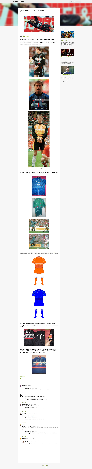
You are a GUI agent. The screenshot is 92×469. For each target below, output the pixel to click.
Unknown (24, 438)
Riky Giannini (27, 441)
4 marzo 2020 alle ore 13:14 (32, 404)
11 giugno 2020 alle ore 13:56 (34, 441)
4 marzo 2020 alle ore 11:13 (29, 385)
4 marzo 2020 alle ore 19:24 (34, 413)
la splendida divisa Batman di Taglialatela (48, 34)
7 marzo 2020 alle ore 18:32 (33, 417)
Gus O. (23, 385)
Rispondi (24, 392)
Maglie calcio (22, 376)
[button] (20, 13)
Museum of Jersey (51, 252)
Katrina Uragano (25, 394)
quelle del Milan (26, 36)
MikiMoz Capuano (25, 424)
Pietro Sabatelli (25, 404)
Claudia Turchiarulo (26, 413)
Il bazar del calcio (19, 1)
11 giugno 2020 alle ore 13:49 (30, 438)
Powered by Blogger (46, 465)
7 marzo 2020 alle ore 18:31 (33, 388)
